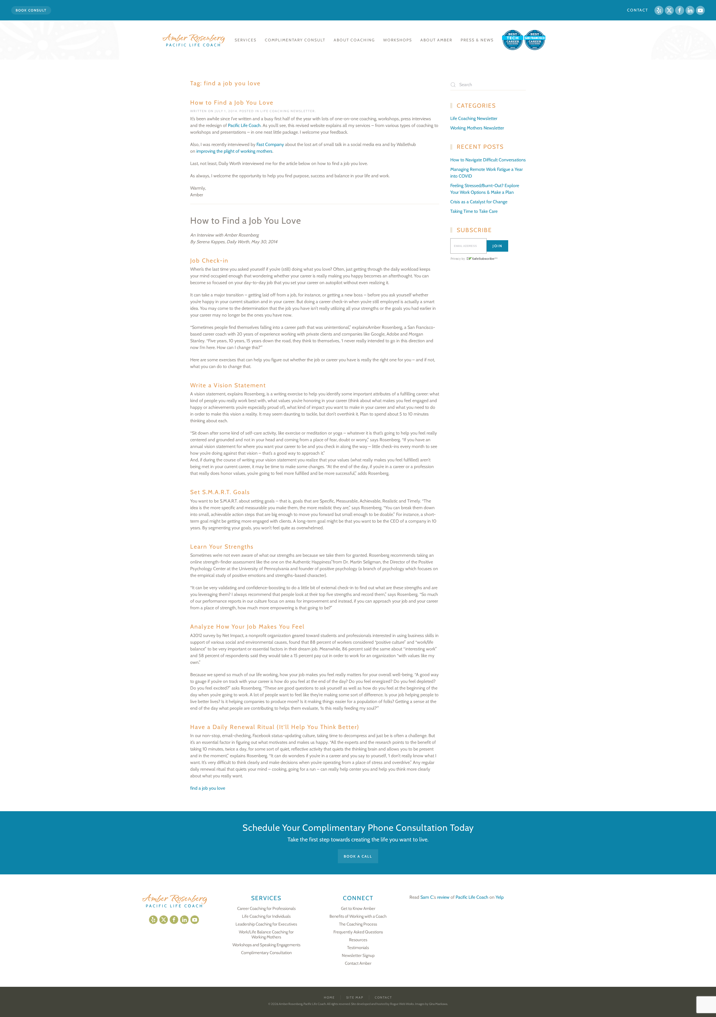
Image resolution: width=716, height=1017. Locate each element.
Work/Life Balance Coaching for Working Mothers (266, 934)
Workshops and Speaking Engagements (266, 944)
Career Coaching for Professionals (266, 908)
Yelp (500, 897)
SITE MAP (354, 997)
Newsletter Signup (358, 955)
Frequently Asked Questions (358, 932)
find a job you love (207, 788)
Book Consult (31, 10)
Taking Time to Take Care (474, 211)
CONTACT (637, 10)
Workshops (397, 40)
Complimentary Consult (295, 40)
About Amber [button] (436, 40)
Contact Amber (358, 963)
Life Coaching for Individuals (266, 916)
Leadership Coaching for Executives (266, 924)
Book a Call (358, 856)
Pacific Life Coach (244, 125)
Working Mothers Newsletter (477, 128)
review (443, 897)
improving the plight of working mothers (234, 151)
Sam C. (426, 897)
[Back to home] (194, 40)
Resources (358, 939)
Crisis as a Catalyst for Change (478, 201)
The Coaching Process (358, 924)
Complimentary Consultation (266, 952)
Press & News (477, 40)
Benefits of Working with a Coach (358, 916)
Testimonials (358, 947)
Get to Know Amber (358, 908)
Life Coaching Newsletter (287, 111)
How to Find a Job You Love (232, 102)
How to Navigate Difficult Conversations (488, 159)
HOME (329, 997)
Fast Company (270, 144)
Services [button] (245, 40)
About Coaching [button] (354, 40)
